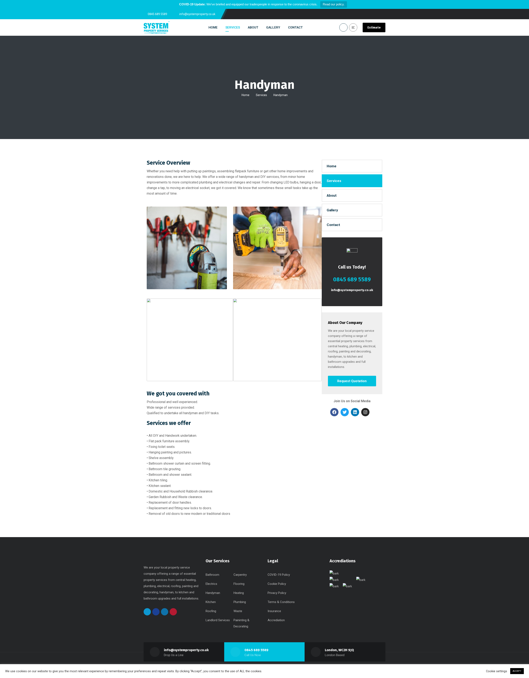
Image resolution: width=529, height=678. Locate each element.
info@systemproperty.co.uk (352, 290)
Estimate (374, 27)
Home (245, 95)
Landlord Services (218, 620)
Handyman (213, 593)
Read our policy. (333, 4)
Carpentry (240, 575)
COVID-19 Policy (279, 575)
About (332, 195)
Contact (333, 225)
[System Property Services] (156, 27)
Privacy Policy (277, 593)
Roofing (211, 611)
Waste (238, 611)
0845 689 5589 (256, 650)
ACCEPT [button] (517, 671)
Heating (239, 593)
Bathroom (212, 575)
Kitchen (211, 602)
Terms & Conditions (281, 602)
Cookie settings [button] (496, 671)
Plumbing (240, 602)
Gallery (332, 210)
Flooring (239, 584)
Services (261, 95)
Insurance (274, 611)
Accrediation (276, 620)
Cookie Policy (277, 584)
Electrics (211, 584)
